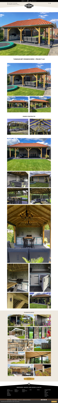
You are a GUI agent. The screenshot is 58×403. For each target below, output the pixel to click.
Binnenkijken (46, 392)
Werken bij (46, 394)
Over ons (46, 393)
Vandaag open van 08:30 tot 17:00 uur (13, 4)
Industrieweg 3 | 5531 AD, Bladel (12, 3)
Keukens (8, 392)
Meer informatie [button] (17, 401)
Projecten (23, 391)
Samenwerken (46, 395)
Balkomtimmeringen (10, 390)
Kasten (8, 391)
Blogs (45, 391)
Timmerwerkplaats (24, 390)
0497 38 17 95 (20, 399)
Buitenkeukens (17, 390)
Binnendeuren (9, 394)
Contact (46, 396)
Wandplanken (9, 395)
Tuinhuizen (16, 391)
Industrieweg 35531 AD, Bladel (12, 399)
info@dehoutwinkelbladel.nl (27, 399)
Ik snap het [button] (54, 401)
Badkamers (8, 393)
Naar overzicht (29, 378)
